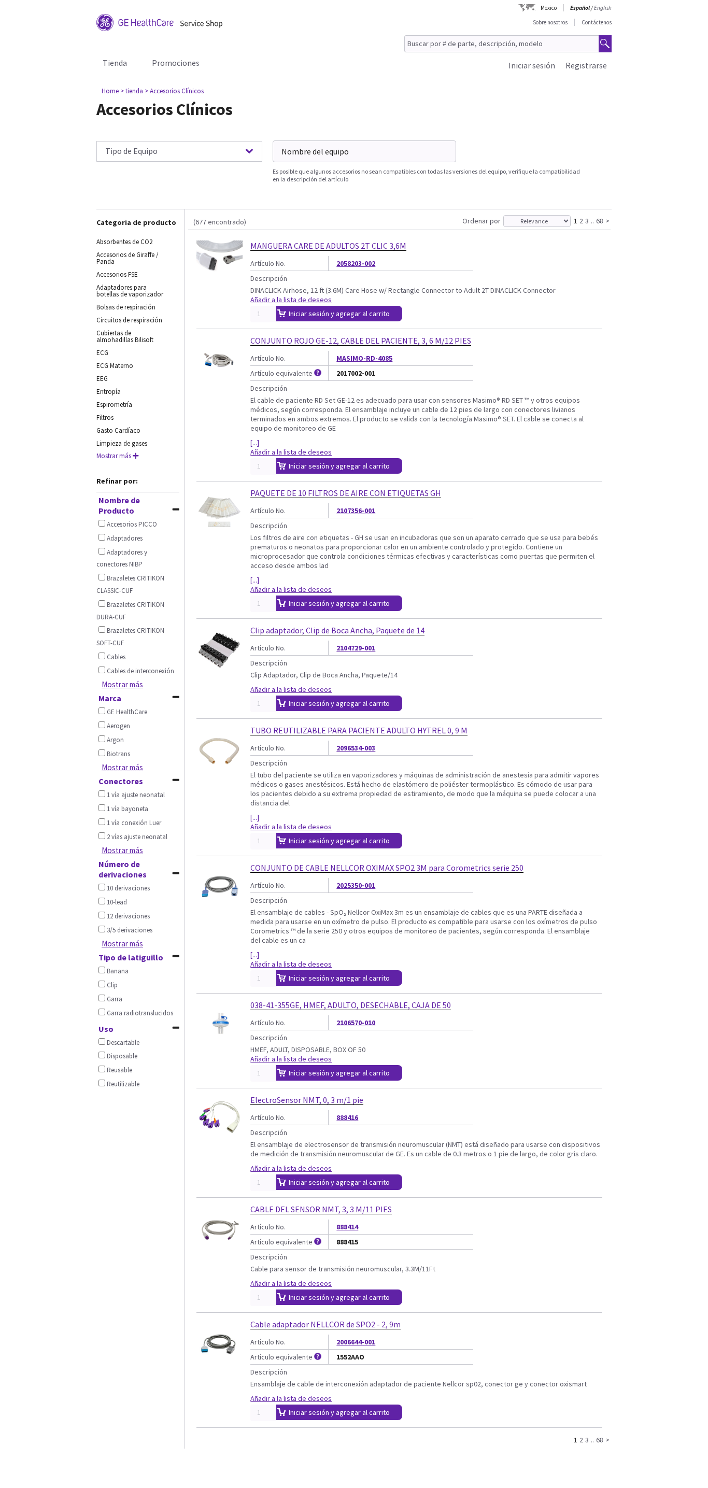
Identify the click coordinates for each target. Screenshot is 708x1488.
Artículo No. (268, 263)
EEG (102, 378)
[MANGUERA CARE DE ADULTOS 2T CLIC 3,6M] (219, 283)
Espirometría (114, 404)
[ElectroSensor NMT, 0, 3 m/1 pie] (219, 1137)
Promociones (176, 63)
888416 (347, 1117)
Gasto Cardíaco (118, 430)
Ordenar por (481, 220)
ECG (102, 353)
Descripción (268, 278)
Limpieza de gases (121, 443)
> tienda (131, 91)
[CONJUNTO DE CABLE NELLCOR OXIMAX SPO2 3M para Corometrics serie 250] (219, 905)
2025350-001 (355, 885)
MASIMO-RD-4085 (364, 358)
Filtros (105, 417)
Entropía (108, 391)
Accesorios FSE (117, 274)
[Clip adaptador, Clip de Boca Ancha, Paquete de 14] (219, 668)
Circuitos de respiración (129, 320)
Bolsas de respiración (125, 307)
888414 (347, 1226)
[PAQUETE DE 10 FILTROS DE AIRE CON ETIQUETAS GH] (219, 530)
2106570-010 (355, 1022)
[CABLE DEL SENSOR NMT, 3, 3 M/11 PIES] (219, 1247)
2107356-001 (355, 510)
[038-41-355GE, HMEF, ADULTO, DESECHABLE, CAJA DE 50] (219, 1042)
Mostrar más (122, 684)
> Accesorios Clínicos (174, 91)
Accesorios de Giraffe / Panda (127, 258)
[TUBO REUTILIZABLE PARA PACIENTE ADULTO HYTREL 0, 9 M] (219, 768)
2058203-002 (355, 263)
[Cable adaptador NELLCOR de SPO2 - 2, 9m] (219, 1362)
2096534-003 (355, 748)
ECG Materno (114, 366)
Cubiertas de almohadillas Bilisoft (124, 336)
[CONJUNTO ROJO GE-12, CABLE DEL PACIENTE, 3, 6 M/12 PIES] (219, 378)
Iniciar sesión (531, 65)
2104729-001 (355, 648)
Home (110, 91)
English (603, 7)
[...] (254, 442)
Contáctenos (597, 22)
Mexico (549, 7)
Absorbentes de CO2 (124, 242)
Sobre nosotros (550, 22)
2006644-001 (355, 1342)
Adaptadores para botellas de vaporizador (129, 291)
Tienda (115, 63)
